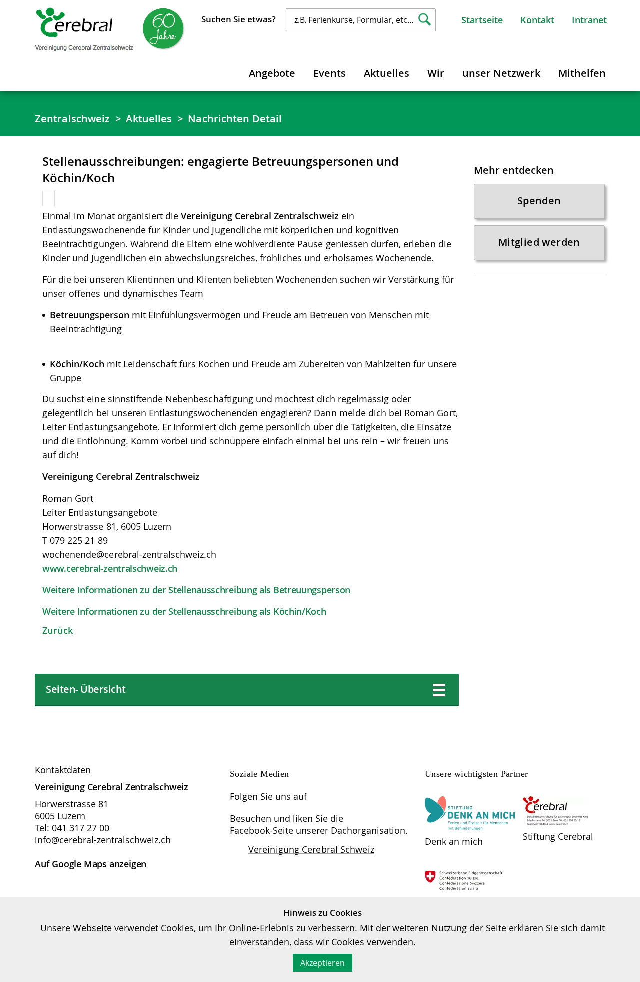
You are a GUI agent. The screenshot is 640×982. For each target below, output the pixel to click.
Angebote (272, 73)
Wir (436, 73)
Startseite (482, 20)
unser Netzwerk (501, 73)
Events (330, 73)
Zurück (57, 630)
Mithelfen (582, 73)
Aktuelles (387, 73)
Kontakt (537, 20)
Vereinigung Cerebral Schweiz (311, 849)
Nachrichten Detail (235, 118)
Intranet (589, 20)
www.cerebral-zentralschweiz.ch (110, 568)
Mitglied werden (539, 242)
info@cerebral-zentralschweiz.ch (103, 840)
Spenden (540, 200)
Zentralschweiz (72, 118)
